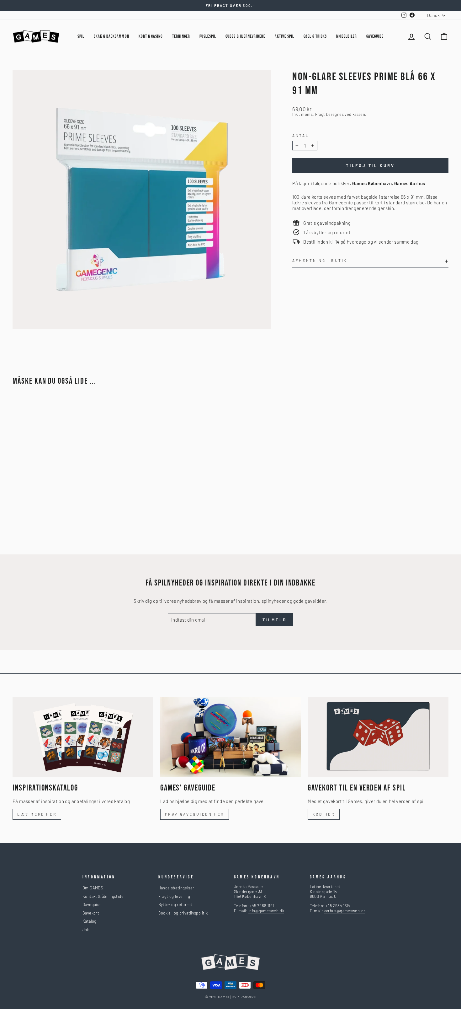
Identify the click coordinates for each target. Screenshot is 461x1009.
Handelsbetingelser (176, 887)
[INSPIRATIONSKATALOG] (83, 736)
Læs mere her (36, 814)
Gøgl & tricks (315, 36)
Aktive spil (284, 36)
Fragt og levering (174, 896)
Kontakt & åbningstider (103, 896)
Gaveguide (92, 904)
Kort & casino (151, 36)
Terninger (181, 36)
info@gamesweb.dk (266, 910)
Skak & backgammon (111, 36)
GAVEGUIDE (375, 36)
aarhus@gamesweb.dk (345, 910)
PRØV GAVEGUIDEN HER (194, 814)
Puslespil (207, 36)
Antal (300, 135)
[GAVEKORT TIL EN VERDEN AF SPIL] (378, 736)
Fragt (320, 114)
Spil (80, 36)
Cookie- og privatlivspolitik (183, 912)
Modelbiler (346, 36)
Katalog (89, 921)
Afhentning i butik (319, 260)
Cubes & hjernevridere (245, 36)
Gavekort (90, 912)
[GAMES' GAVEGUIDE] (230, 736)
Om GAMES (92, 887)
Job (85, 929)
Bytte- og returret (175, 904)
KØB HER (323, 814)
